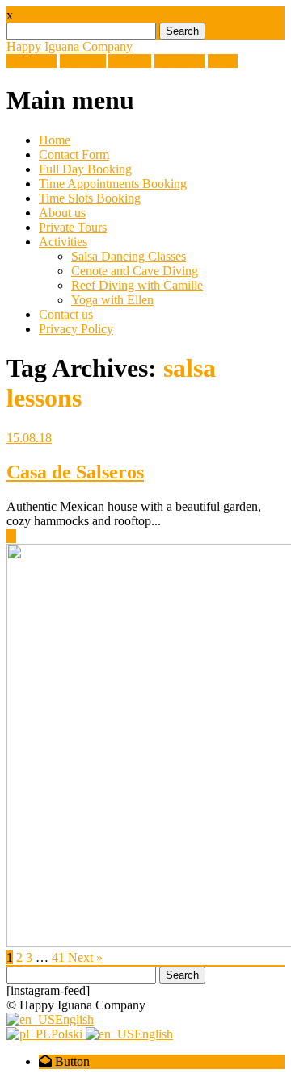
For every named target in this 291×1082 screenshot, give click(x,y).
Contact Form (74, 154)
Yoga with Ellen (112, 300)
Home (54, 140)
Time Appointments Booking (113, 183)
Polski (68, 1034)
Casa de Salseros (75, 472)
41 (58, 957)
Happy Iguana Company (69, 46)
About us (62, 212)
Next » (85, 957)
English (74, 1019)
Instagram (179, 61)
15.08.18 (29, 438)
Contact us (66, 314)
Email (223, 61)
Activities (63, 242)
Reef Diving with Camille (137, 285)
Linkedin (83, 61)
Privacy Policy (76, 329)
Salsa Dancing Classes (128, 256)
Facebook (31, 61)
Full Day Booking (85, 169)
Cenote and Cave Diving (134, 271)
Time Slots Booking (90, 198)
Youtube (129, 61)
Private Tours (73, 227)
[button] (64, 1061)
